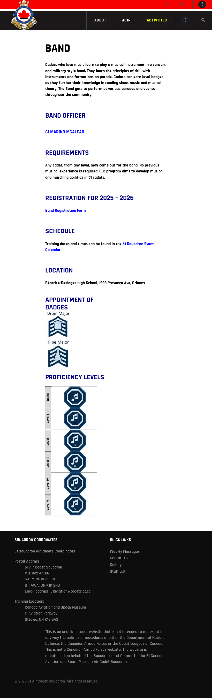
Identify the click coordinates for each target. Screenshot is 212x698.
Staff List (118, 571)
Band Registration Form (65, 210)
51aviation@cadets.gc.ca (70, 591)
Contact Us (119, 558)
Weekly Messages (125, 551)
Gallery (116, 565)
